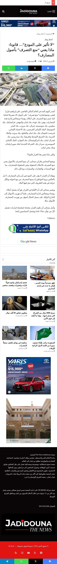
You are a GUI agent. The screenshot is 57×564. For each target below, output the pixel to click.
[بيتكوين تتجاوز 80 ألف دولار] (14, 303)
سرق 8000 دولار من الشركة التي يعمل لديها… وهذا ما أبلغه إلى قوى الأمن (43, 316)
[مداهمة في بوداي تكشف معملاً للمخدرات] (14, 333)
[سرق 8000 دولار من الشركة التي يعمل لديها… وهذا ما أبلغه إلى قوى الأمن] (42, 303)
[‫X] (35, 68)
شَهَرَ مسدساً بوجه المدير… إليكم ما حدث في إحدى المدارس (44, 286)
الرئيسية (49, 34)
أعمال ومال (41, 34)
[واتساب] (8, 68)
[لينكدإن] (21, 68)
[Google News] (28, 241)
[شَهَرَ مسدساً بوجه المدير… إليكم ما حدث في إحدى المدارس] (42, 273)
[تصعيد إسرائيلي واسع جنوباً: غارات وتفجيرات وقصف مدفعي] (14, 273)
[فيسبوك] (48, 68)
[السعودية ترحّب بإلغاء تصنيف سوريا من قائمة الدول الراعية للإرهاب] (42, 333)
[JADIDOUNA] (28, 11)
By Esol (11, 546)
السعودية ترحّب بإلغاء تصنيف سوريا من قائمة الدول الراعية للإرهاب (43, 345)
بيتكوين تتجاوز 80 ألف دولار (16, 313)
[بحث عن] (3, 12)
